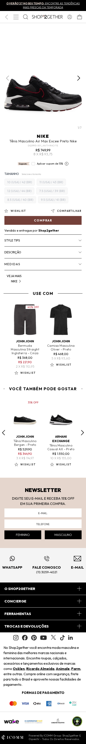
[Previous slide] (3, 432)
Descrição (12, 252)
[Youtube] (43, 637)
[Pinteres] (34, 638)
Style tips (12, 240)
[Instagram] (16, 638)
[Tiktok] (62, 638)
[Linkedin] (70, 638)
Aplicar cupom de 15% (50, 163)
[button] (79, 78)
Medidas (12, 264)
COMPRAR (43, 220)
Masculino (63, 535)
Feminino (23, 535)
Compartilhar (69, 210)
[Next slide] (82, 432)
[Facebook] (25, 638)
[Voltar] (6, 17)
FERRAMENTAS (17, 614)
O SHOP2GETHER (19, 588)
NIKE (43, 136)
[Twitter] (53, 637)
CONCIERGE (15, 601)
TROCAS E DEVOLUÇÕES (26, 626)
